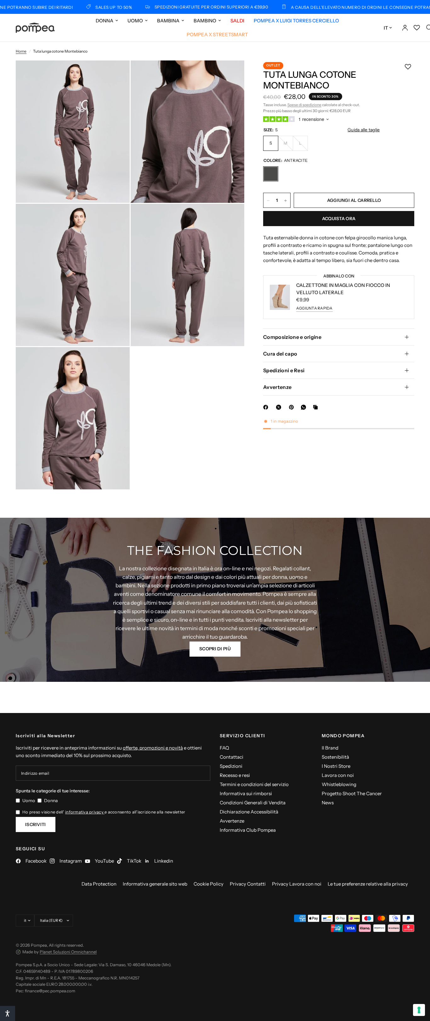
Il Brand (330, 748)
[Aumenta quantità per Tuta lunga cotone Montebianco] (285, 200)
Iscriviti (35, 824)
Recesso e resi (235, 775)
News (328, 803)
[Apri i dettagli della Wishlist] (416, 28)
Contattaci (231, 757)
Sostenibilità (335, 757)
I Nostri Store (336, 766)
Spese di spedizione (304, 104)
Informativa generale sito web (155, 884)
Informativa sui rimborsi (246, 793)
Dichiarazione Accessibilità (249, 812)
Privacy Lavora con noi (296, 884)
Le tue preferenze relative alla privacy (368, 884)
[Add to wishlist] (408, 66)
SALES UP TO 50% (75, 7)
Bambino (205, 21)
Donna (104, 21)
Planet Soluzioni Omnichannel (68, 951)
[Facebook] (267, 407)
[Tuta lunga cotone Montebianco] (270, 174)
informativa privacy (85, 811)
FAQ (224, 748)
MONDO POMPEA (343, 735)
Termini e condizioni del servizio (254, 784)
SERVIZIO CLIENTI (242, 735)
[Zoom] (116, 74)
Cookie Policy (208, 884)
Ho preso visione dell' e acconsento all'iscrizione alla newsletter (103, 811)
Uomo (135, 21)
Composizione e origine (292, 337)
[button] (215, 649)
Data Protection (99, 884)
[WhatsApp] (304, 407)
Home (21, 51)
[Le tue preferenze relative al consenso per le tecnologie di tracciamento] (419, 1010)
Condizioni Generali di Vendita (253, 803)
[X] (280, 407)
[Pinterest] (293, 407)
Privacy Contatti (248, 884)
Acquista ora (338, 219)
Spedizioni (231, 766)
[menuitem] (107, 21)
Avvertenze (277, 387)
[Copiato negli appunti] (316, 407)
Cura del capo (280, 354)
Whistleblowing (339, 784)
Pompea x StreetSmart (217, 34)
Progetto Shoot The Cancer (352, 793)
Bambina (168, 21)
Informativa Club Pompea (248, 830)
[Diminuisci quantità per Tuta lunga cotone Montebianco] (268, 200)
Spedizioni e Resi (283, 370)
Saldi (237, 21)
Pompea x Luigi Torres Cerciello (296, 21)
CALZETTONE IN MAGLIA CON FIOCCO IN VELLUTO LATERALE (343, 289)
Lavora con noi (338, 775)
